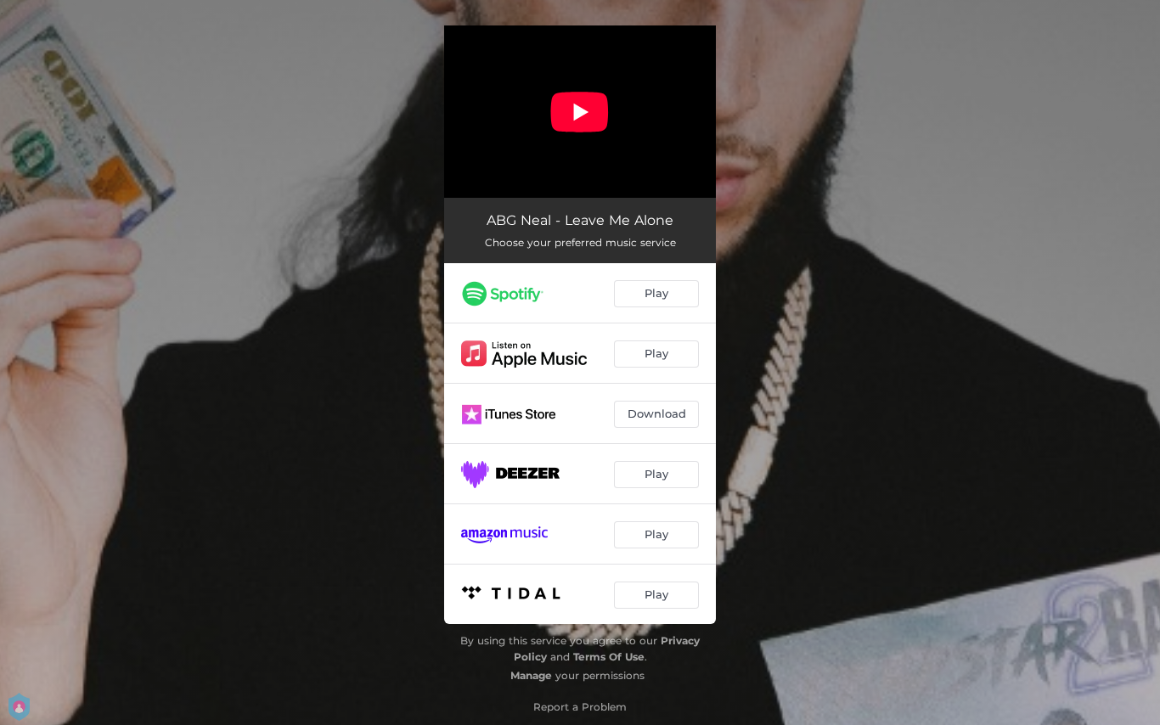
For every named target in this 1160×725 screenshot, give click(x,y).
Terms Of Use (609, 656)
